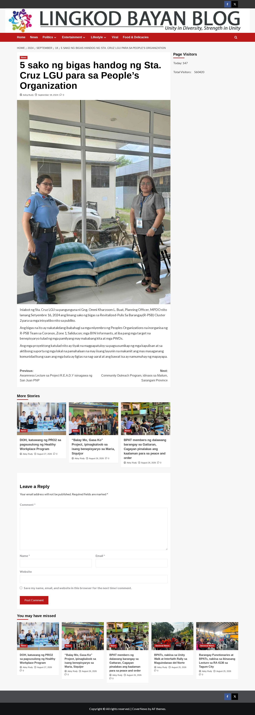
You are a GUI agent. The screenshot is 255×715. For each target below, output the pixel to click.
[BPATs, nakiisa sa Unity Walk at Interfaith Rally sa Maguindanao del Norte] (172, 636)
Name (25, 555)
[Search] (236, 37)
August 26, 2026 (96, 458)
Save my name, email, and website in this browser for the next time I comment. (78, 588)
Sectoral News (162, 646)
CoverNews (139, 709)
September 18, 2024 (48, 94)
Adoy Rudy (28, 94)
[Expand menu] (55, 37)
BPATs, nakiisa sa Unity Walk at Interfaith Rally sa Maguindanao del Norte (170, 658)
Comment (27, 504)
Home (21, 37)
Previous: (56, 375)
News (34, 37)
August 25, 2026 (179, 667)
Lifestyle (97, 37)
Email (100, 555)
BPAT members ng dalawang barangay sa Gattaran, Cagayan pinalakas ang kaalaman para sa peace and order (145, 449)
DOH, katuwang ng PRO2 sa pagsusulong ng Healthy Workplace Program (40, 444)
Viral (115, 37)
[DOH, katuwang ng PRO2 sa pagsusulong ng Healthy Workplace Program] (41, 418)
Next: (134, 375)
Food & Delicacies (136, 37)
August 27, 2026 (44, 454)
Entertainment (72, 37)
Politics (48, 37)
